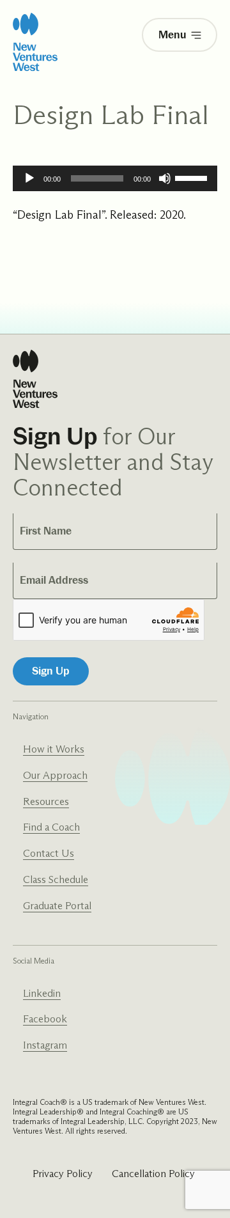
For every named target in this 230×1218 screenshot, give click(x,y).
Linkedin (42, 993)
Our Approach (55, 775)
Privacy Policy (63, 1173)
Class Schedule (55, 879)
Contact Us (48, 853)
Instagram (45, 1045)
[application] (115, 178)
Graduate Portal (57, 906)
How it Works (53, 749)
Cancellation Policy (153, 1173)
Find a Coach (51, 827)
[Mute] (164, 178)
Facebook (45, 1019)
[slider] (193, 177)
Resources (46, 801)
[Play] (29, 178)
